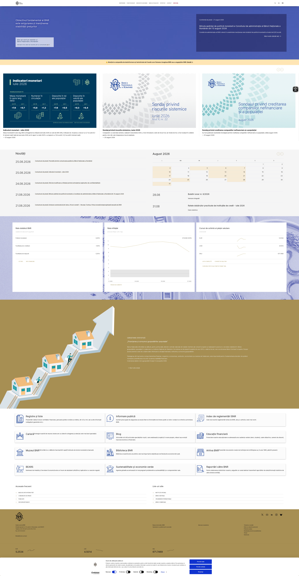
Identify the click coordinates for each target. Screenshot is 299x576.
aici (48, 44)
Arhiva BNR (212, 450)
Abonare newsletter (203, 525)
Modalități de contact (21, 536)
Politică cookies (248, 529)
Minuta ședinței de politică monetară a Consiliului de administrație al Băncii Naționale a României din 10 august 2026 (239, 27)
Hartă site (246, 534)
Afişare (163, 572)
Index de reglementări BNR (221, 416)
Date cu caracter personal (251, 527)
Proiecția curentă (116, 285)
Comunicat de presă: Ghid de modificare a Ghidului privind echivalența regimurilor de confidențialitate (67, 183)
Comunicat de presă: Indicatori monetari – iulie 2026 (52, 172)
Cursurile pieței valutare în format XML (214, 266)
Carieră (30, 434)
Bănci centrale (160, 495)
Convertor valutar (221, 261)
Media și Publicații (153, 3)
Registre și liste (34, 416)
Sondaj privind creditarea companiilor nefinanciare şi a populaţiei (229, 130)
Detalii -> (190, 62)
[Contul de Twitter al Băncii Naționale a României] (263, 517)
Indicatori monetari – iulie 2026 (16, 130)
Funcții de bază (131, 3)
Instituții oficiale (161, 492)
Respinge (200, 571)
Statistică (162, 3)
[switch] (128, 572)
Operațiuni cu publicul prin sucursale (162, 527)
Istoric (21, 261)
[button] (282, 3)
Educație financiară (217, 434)
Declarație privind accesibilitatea (252, 531)
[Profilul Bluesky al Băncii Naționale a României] (281, 517)
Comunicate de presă (25, 495)
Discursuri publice (24, 502)
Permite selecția (200, 566)
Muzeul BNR (32, 450)
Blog (118, 434)
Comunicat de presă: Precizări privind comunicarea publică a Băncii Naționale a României (63, 161)
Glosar (245, 532)
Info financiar (30, 261)
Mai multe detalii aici (271, 36)
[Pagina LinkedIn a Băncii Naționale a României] (271, 517)
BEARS (29, 466)
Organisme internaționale (163, 499)
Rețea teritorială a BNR (159, 525)
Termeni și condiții (248, 525)
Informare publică (125, 416)
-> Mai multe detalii (134, 368)
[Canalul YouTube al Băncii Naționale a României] (267, 517)
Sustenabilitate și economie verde (135, 466)
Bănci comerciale (161, 502)
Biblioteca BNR (124, 450)
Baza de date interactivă (26, 492)
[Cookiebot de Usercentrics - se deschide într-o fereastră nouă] (95, 573)
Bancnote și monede (141, 3)
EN (279, 3)
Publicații (21, 499)
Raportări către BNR (217, 466)
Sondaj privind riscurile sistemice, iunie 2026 (121, 130)
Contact (169, 3)
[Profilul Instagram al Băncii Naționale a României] (276, 517)
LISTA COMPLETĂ (207, 261)
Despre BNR (122, 3)
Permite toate (200, 561)
